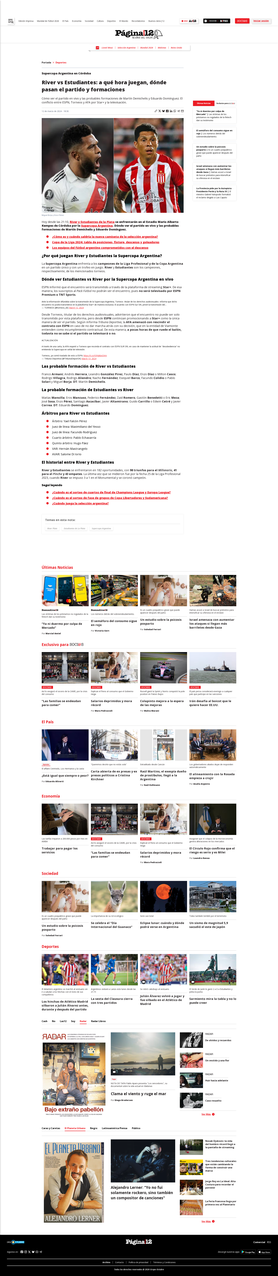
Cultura (100, 21)
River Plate (52, 528)
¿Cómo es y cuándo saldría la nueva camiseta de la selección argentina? (105, 237)
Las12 (63, 1021)
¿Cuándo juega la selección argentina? (80, 503)
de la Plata (92, 222)
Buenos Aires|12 (156, 21)
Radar (83, 1021)
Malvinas (162, 47)
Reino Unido (176, 47)
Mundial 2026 (146, 47)
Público (136, 1128)
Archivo (106, 1262)
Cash (44, 1021)
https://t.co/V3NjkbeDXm (95, 355)
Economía (76, 21)
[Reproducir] (205, 21)
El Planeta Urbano (75, 1128)
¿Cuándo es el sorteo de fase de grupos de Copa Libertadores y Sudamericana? (110, 498)
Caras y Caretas (51, 1128)
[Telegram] (40, 1252)
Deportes (111, 21)
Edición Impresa (26, 21)
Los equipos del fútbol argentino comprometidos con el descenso (100, 248)
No (53, 1021)
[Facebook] (22, 1251)
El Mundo (123, 21)
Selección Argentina (127, 47)
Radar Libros (98, 1021)
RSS (269, 1242)
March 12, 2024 (76, 307)
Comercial (259, 1242)
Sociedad (89, 21)
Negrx (93, 1128)
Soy (73, 1021)
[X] (29, 1252)
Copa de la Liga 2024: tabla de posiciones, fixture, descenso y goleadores (105, 242)
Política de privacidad (138, 1262)
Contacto (119, 1262)
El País (65, 21)
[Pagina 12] (139, 34)
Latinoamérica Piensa (114, 1128)
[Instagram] (25, 1251)
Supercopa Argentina (97, 226)
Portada (46, 62)
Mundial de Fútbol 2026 (48, 21)
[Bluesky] (33, 1252)
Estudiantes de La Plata (74, 528)
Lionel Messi (107, 47)
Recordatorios (138, 21)
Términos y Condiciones (164, 1262)
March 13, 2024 (89, 358)
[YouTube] (37, 1252)
